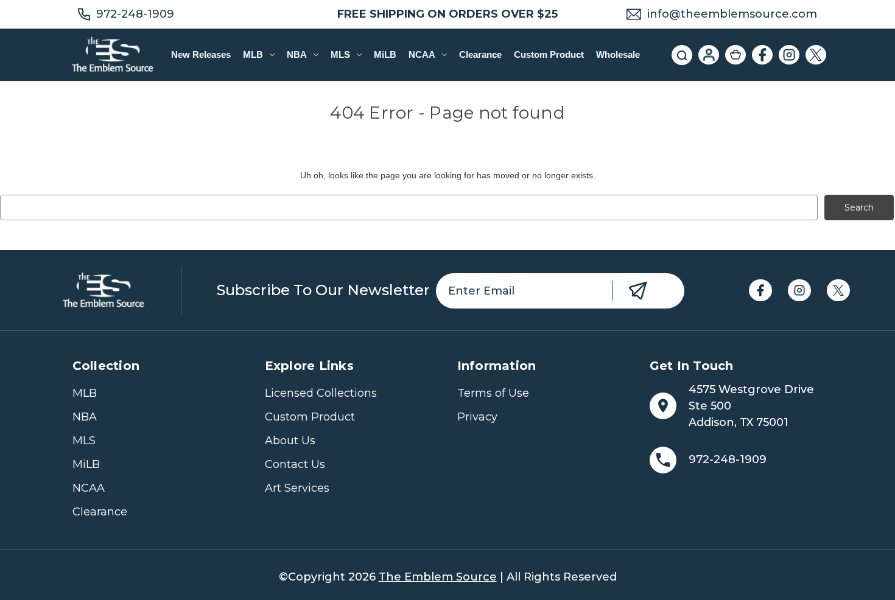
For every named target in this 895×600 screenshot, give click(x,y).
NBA (297, 54)
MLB (253, 54)
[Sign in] (709, 54)
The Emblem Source (438, 577)
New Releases (201, 54)
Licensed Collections (321, 393)
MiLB (385, 54)
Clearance (480, 54)
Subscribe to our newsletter (323, 290)
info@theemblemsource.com (732, 14)
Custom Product (549, 54)
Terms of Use (493, 393)
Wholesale (618, 54)
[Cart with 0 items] (735, 54)
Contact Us (295, 464)
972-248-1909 (135, 14)
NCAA (422, 54)
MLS (340, 54)
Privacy (477, 417)
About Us (290, 440)
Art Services (297, 488)
